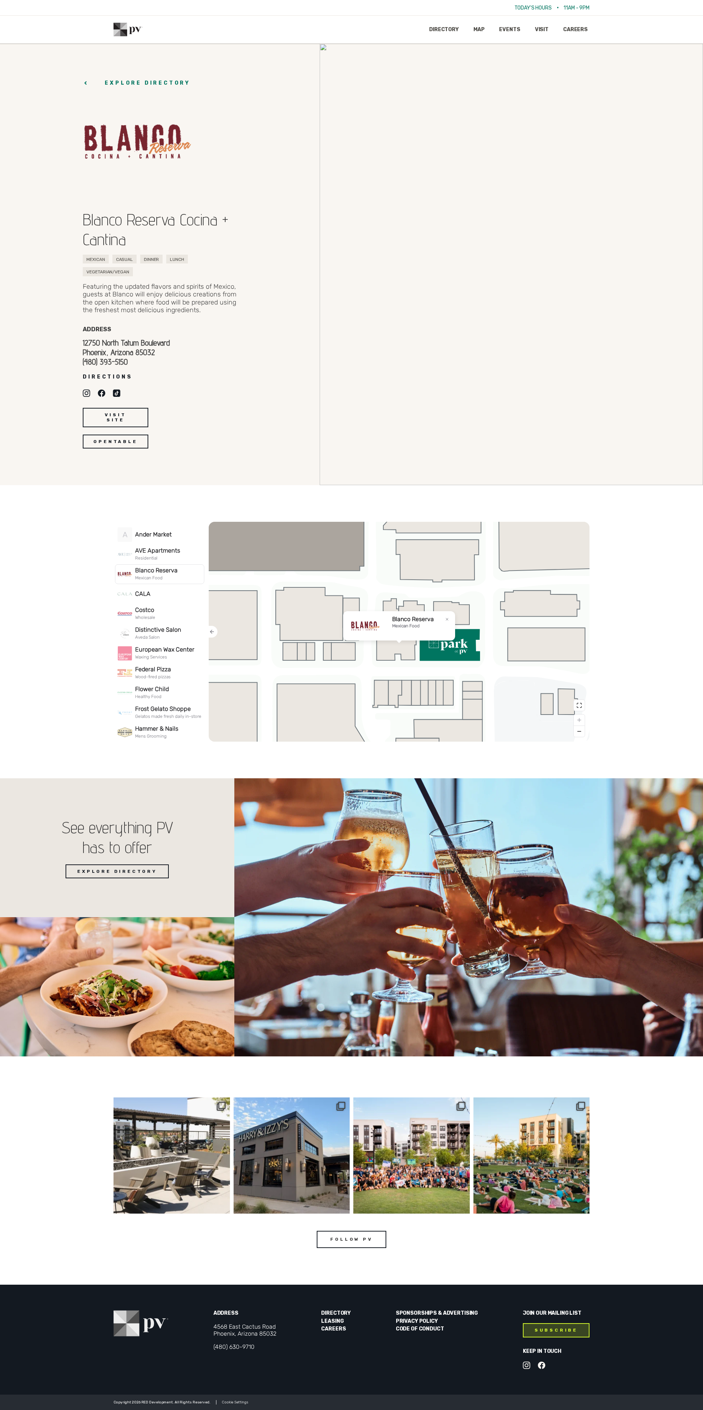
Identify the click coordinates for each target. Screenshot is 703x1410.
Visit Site (115, 417)
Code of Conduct (420, 1329)
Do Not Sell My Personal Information (232, 1402)
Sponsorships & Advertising (437, 1313)
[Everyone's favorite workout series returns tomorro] (531, 1155)
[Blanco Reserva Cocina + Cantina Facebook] (101, 393)
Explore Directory (147, 83)
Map (479, 29)
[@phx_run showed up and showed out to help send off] (411, 1155)
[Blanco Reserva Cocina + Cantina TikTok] (116, 393)
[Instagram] (527, 1365)
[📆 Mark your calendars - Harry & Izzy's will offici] (292, 1155)
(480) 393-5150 (105, 361)
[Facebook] (542, 1365)
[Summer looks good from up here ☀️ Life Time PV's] (172, 1155)
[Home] (128, 29)
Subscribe (556, 1330)
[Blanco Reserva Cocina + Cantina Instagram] (86, 393)
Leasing (332, 1321)
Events (509, 29)
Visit (541, 29)
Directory (444, 29)
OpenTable (115, 441)
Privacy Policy (417, 1321)
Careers (575, 29)
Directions (107, 377)
